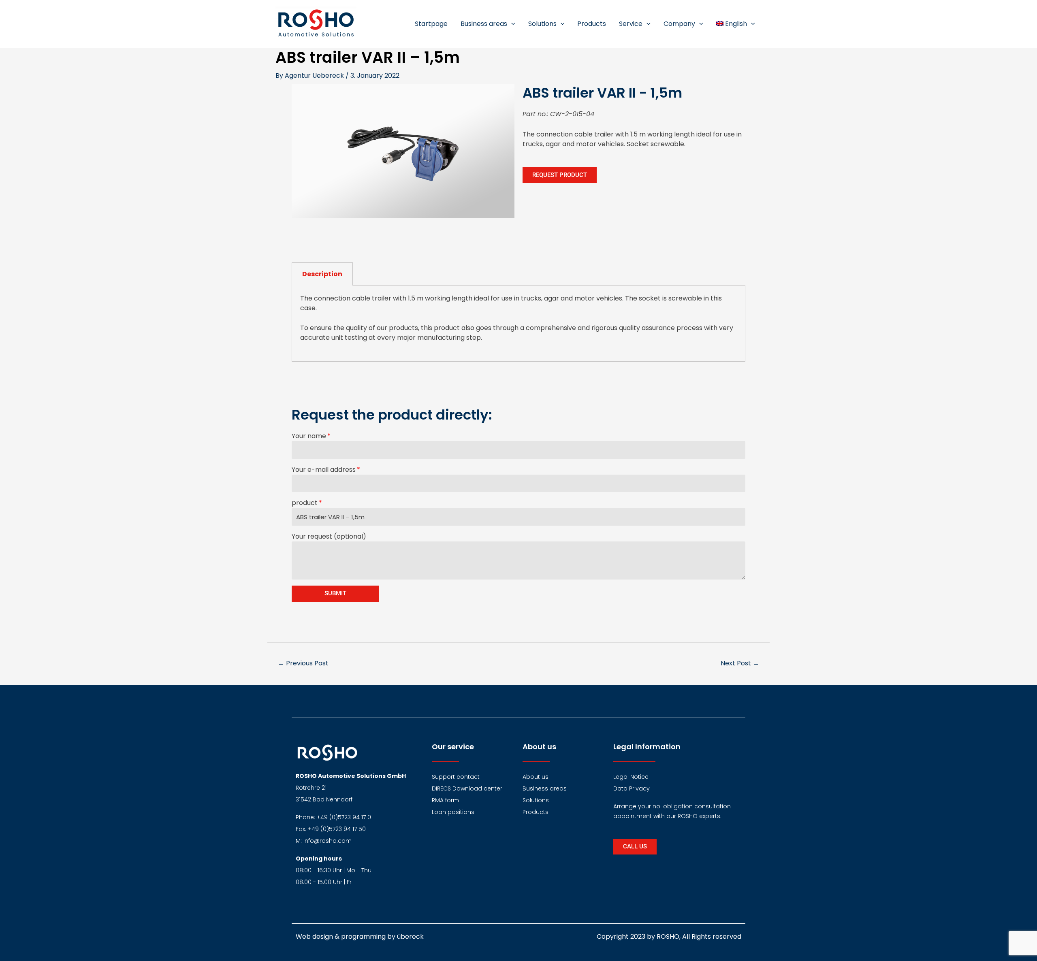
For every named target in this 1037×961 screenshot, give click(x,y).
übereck (410, 936)
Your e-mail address (324, 469)
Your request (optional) (329, 536)
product (305, 502)
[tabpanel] (518, 324)
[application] (511, 24)
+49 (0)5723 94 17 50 (337, 829)
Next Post (740, 663)
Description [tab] (322, 274)
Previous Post (303, 663)
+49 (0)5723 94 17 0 (344, 817)
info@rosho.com (327, 841)
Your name (309, 436)
